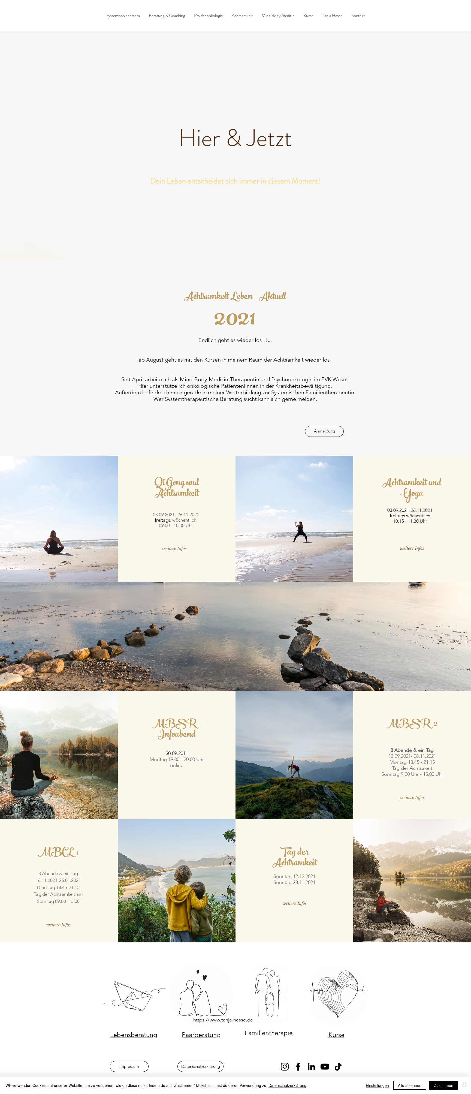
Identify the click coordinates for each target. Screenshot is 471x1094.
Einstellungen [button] (377, 1085)
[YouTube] (324, 1066)
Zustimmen (443, 1085)
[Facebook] (298, 1066)
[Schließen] (464, 1085)
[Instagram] (284, 1066)
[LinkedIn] (311, 1066)
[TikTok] (338, 1066)
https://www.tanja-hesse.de (223, 1020)
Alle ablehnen (409, 1085)
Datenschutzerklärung (287, 1085)
